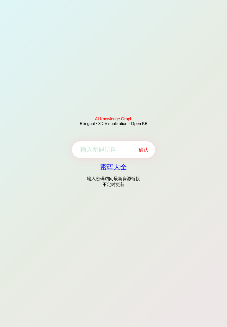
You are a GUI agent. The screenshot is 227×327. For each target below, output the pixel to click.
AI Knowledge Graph (113, 118)
